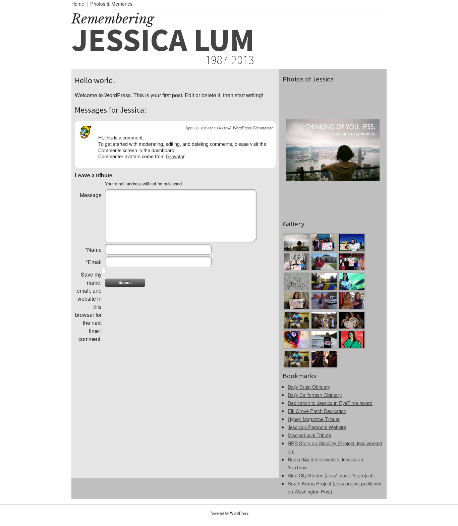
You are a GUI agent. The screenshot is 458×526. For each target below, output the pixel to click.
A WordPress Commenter (251, 127)
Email (94, 262)
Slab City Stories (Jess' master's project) (331, 475)
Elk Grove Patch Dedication (317, 410)
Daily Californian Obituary (315, 394)
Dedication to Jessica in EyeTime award (330, 402)
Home (77, 3)
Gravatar (175, 156)
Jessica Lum (162, 39)
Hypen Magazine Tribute (314, 418)
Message (91, 195)
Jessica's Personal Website (317, 426)
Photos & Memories (111, 3)
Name (93, 249)
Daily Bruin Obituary (309, 386)
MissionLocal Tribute (309, 435)
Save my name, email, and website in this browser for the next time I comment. (88, 307)
